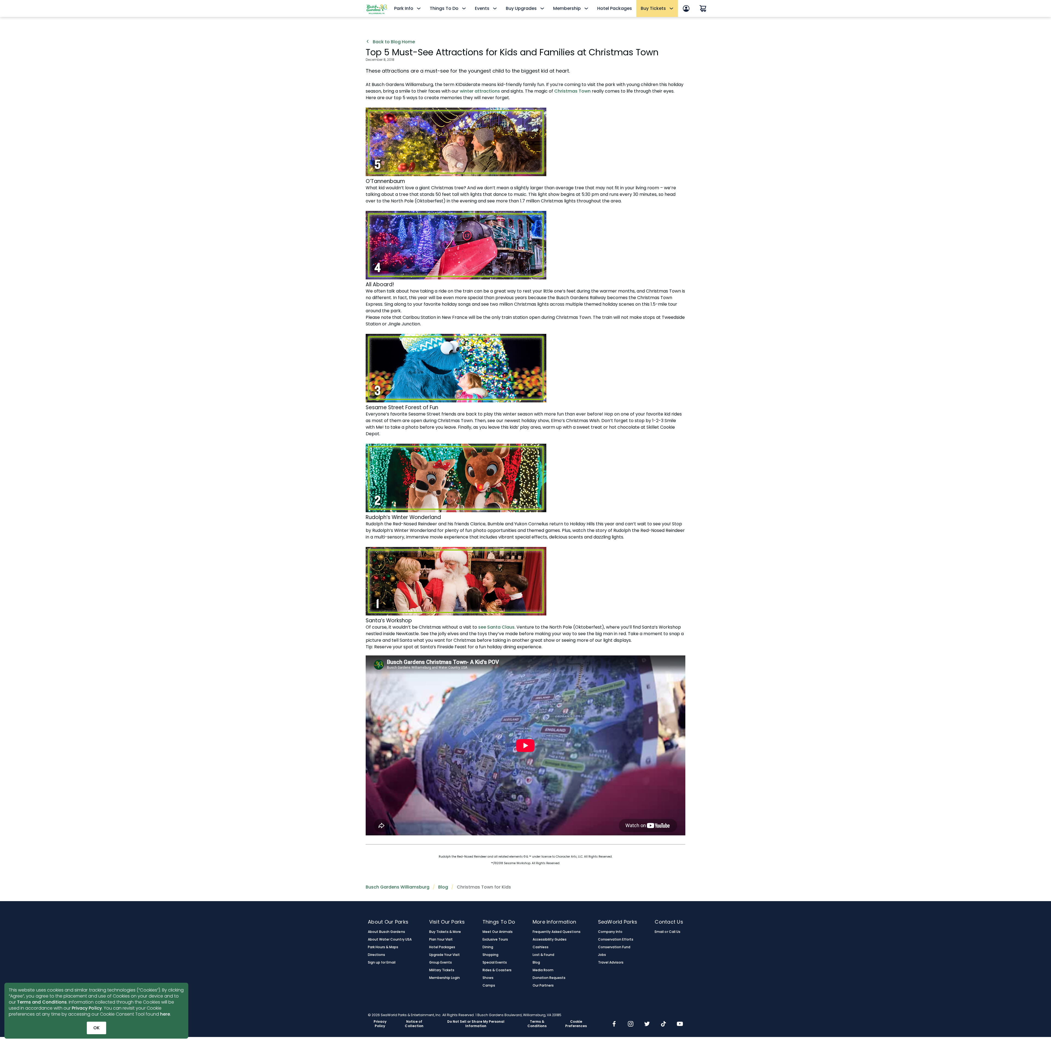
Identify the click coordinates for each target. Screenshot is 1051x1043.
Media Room (543, 970)
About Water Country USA (390, 939)
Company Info (610, 932)
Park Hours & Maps (383, 947)
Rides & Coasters (497, 970)
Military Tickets (441, 970)
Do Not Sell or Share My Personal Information (475, 1023)
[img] (614, 1024)
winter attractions (480, 91)
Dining (488, 947)
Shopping (490, 955)
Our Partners (543, 985)
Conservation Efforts (616, 939)
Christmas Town (572, 91)
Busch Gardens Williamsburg (397, 887)
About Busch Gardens (386, 932)
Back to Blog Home (393, 42)
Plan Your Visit (441, 939)
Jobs (602, 955)
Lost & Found (543, 955)
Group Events (440, 962)
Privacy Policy (87, 1008)
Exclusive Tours (495, 939)
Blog (443, 887)
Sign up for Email (382, 962)
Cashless (540, 947)
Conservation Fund (614, 947)
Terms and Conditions (42, 1002)
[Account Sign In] (686, 8)
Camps (489, 985)
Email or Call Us (667, 932)
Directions (376, 955)
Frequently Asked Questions (557, 932)
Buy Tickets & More (445, 932)
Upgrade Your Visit (444, 955)
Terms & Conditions (537, 1023)
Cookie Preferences (576, 1023)
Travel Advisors (610, 962)
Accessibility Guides (550, 939)
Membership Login (444, 978)
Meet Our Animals (498, 932)
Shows (488, 978)
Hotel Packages (614, 8)
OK (96, 1028)
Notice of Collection (414, 1023)
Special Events (495, 962)
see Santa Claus (496, 627)
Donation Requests (549, 978)
